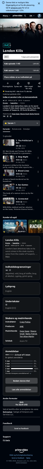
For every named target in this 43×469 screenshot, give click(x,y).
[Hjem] (17, 16)
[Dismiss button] (39, 3)
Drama (5, 103)
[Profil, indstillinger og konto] (39, 15)
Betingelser (7, 412)
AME (22, 326)
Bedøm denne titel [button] (21, 381)
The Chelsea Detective (15, 226)
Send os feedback (18, 458)
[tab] (6, 129)
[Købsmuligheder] (38, 141)
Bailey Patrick (34, 114)
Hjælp (28, 458)
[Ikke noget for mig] (29, 83)
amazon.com (16, 8)
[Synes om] (18, 83)
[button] (18, 373)
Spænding (14, 103)
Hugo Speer (16, 114)
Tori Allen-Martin (27, 336)
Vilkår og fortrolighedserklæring (21, 455)
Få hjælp (6, 440)
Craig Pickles (25, 322)
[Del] (39, 83)
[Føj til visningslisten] (8, 83)
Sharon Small (24, 114)
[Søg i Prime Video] (25, 15)
